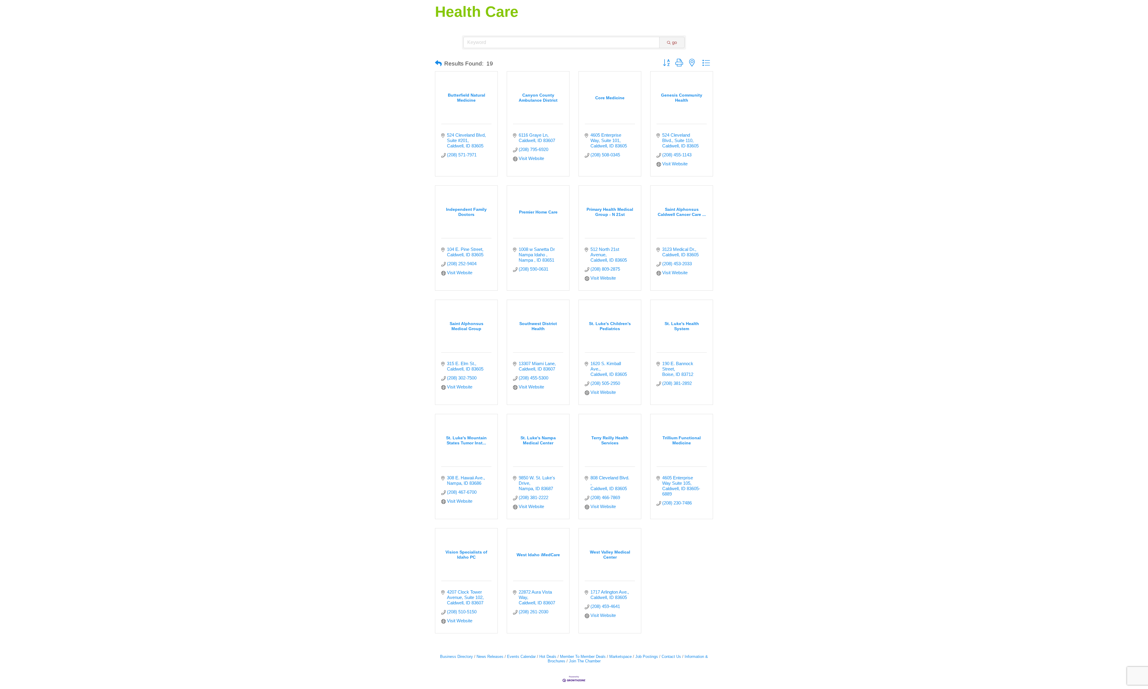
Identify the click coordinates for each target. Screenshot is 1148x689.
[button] (438, 64)
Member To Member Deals (583, 656)
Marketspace (620, 656)
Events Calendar (521, 656)
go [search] (674, 42)
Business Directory (456, 656)
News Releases (490, 656)
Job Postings (646, 656)
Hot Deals (547, 656)
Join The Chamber (585, 661)
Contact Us (671, 656)
